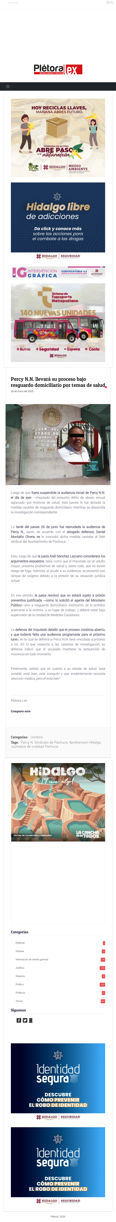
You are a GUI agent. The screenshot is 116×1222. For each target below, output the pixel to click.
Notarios (60, 976)
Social (60, 1001)
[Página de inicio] (58, 68)
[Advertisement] (58, 32)
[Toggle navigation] (8, 86)
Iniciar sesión (13, 3)
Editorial (60, 943)
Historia (60, 951)
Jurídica (60, 968)
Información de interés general (60, 959)
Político (60, 984)
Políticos (60, 992)
